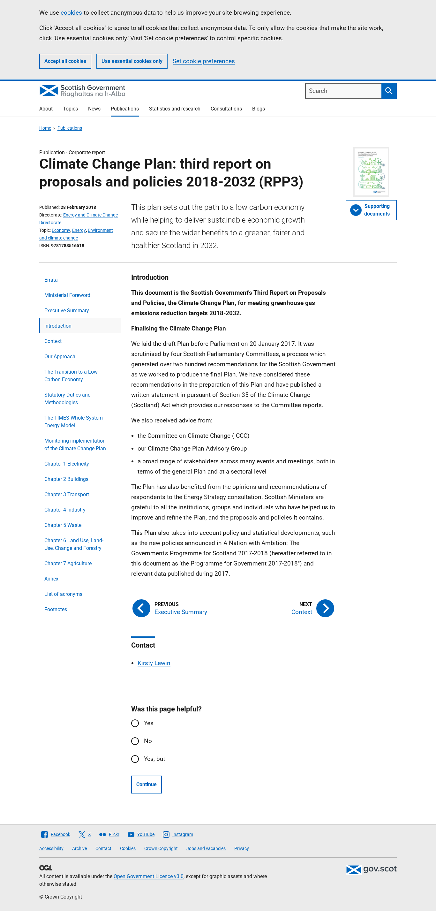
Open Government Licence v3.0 (149, 876)
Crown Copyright (161, 848)
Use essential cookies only (131, 61)
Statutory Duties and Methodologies (67, 399)
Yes (149, 723)
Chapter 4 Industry (65, 510)
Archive (79, 848)
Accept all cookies (65, 61)
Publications (125, 109)
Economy (61, 230)
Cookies (128, 848)
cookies (71, 12)
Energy (79, 230)
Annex (51, 579)
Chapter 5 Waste (62, 525)
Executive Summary (66, 310)
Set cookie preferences (204, 61)
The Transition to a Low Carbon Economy (71, 376)
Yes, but (154, 759)
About (46, 109)
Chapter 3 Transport (66, 494)
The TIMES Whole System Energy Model (73, 422)
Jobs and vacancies (206, 848)
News (94, 109)
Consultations (226, 109)
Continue (146, 784)
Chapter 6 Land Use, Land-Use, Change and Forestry (73, 544)
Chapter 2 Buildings (66, 479)
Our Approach (59, 356)
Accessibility (51, 848)
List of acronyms (63, 594)
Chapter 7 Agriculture (68, 563)
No (148, 741)
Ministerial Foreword (67, 295)
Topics (70, 109)
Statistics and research (174, 109)
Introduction (57, 326)
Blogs (258, 109)
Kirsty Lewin (154, 663)
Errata (51, 280)
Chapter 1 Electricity (66, 464)
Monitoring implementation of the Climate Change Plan (75, 445)
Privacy (241, 848)
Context (53, 341)
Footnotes (55, 609)
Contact (103, 848)
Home (45, 128)
